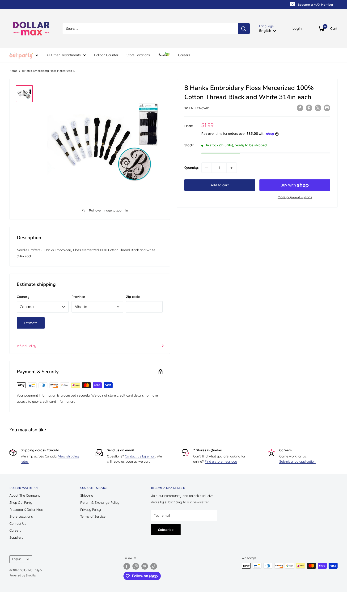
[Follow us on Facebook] (126, 566)
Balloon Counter (106, 55)
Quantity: (191, 168)
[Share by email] (327, 108)
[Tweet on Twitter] (318, 108)
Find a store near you (221, 461)
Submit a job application (297, 461)
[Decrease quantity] (207, 168)
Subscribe (166, 530)
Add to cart (220, 185)
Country (23, 297)
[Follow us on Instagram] (135, 566)
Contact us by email (140, 456)
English (16, 559)
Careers (184, 55)
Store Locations (138, 55)
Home (13, 70)
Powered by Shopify (22, 575)
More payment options (295, 197)
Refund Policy (26, 346)
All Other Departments (64, 55)
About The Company (25, 495)
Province (78, 297)
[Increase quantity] (232, 168)
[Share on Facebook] (300, 108)
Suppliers (16, 537)
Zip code (133, 297)
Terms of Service (93, 516)
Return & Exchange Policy (99, 502)
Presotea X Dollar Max (26, 509)
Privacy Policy (90, 509)
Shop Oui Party (20, 502)
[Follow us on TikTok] (153, 566)
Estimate (31, 323)
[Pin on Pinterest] (309, 108)
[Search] (244, 28)
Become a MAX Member (315, 4)
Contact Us (17, 523)
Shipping (86, 495)
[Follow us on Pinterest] (144, 566)
